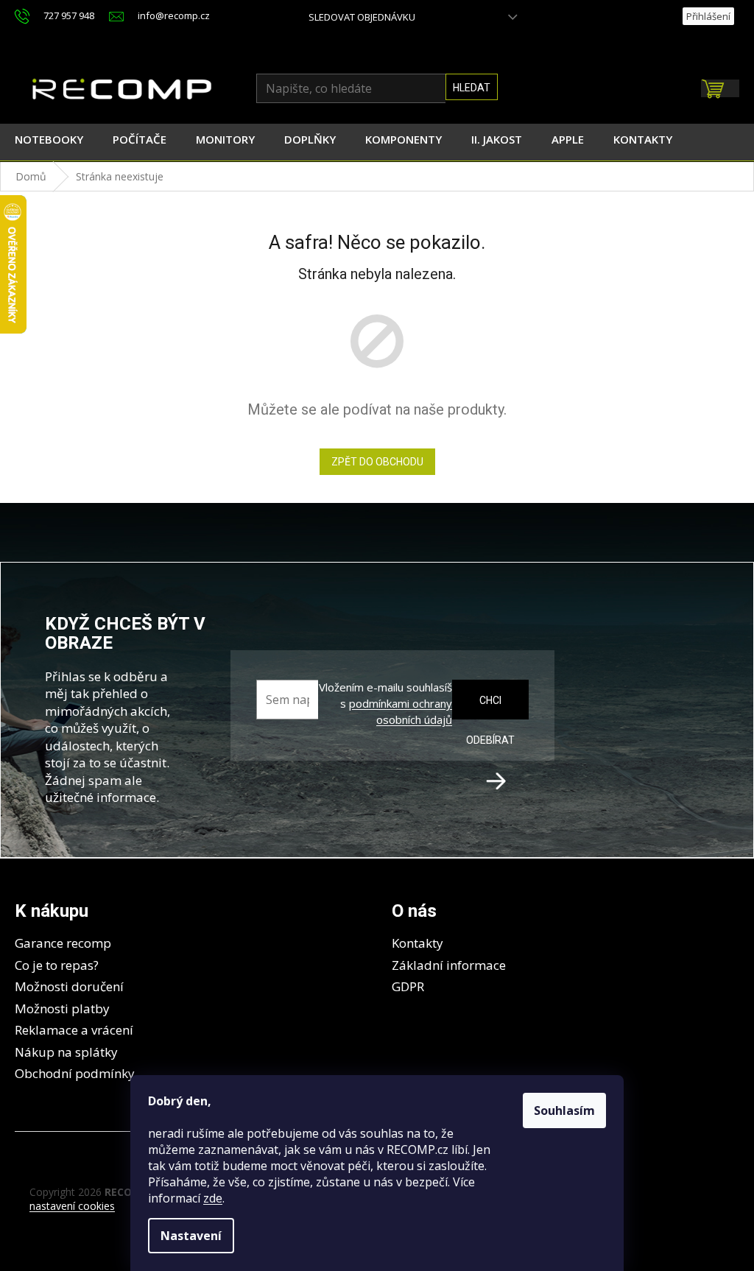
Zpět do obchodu (377, 462)
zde (212, 1198)
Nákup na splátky (66, 1051)
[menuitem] (49, 142)
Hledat (471, 88)
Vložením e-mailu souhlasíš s (385, 703)
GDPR (408, 986)
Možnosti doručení (69, 986)
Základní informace (449, 965)
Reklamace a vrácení (74, 1029)
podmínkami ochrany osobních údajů (400, 711)
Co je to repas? (57, 965)
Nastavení (191, 1236)
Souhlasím (564, 1110)
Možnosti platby (62, 1008)
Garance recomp (63, 942)
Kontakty (417, 942)
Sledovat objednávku (362, 17)
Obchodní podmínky (75, 1073)
